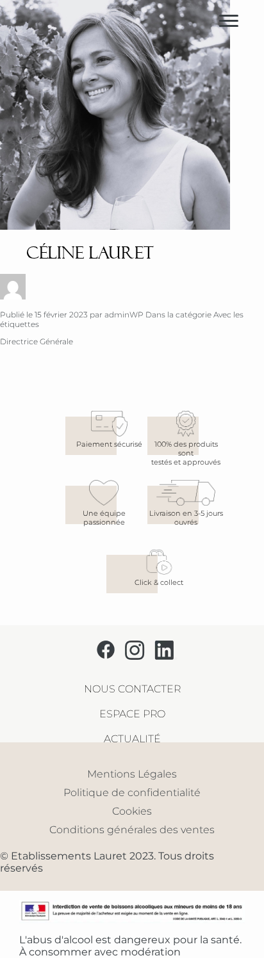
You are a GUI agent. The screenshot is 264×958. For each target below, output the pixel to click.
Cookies (132, 811)
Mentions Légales (132, 774)
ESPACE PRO (132, 714)
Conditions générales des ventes (132, 830)
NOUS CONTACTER (132, 689)
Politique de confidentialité (132, 792)
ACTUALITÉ (132, 739)
